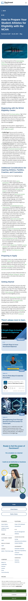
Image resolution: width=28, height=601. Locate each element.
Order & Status (4, 526)
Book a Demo (14, 514)
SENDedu (17, 533)
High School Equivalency (20, 550)
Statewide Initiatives (19, 548)
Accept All (14, 591)
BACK (4, 10)
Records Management (20, 531)
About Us (3, 562)
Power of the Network (20, 524)
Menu (26, 2)
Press (2, 570)
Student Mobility (19, 543)
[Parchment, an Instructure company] (7, 2)
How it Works (4, 524)
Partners (3, 566)
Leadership (4, 564)
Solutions (17, 560)
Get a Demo (14, 465)
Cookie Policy (19, 586)
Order (14, 456)
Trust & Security (5, 572)
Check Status (14, 509)
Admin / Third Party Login (7, 551)
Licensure (17, 552)
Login (2, 540)
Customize (14, 594)
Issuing (16, 539)
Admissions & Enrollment (20, 541)
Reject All (14, 598)
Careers (3, 568)
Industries (17, 562)
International (18, 526)
